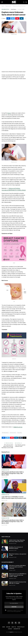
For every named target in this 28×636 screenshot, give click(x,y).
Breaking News (5, 432)
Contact (10, 628)
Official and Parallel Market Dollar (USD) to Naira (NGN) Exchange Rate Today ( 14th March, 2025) (13, 473)
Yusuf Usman (13, 9)
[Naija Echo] (14, 2)
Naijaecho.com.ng (17, 427)
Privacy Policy (20, 626)
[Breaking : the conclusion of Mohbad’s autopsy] (5, 548)
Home (3, 626)
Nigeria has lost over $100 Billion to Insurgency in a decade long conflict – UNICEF (17, 575)
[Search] (26, 2)
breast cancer (13, 432)
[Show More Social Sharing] (25, 18)
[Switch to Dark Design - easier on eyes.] (24, 2)
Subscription (17, 628)
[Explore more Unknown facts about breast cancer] (14, 27)
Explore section (5, 9)
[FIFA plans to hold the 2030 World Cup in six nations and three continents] (5, 567)
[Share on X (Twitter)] (13, 18)
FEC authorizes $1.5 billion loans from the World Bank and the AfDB (7, 446)
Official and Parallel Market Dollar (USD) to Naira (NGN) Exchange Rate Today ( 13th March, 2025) (13, 521)
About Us (14, 626)
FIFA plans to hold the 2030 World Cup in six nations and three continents (17, 567)
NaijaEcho (12, 632)
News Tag (19, 432)
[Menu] (2, 2)
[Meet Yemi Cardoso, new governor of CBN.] (5, 555)
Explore (8, 626)
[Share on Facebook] (8, 18)
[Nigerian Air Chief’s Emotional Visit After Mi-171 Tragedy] (5, 583)
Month (9, 113)
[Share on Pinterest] (17, 18)
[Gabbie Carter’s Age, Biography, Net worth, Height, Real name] (5, 541)
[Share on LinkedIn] (22, 18)
